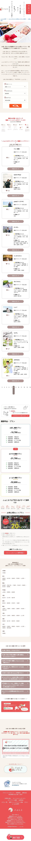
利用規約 (7, 533)
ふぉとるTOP (3, 19)
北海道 (3, 573)
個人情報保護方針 (15, 785)
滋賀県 (17, 608)
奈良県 (22, 608)
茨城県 (23, 585)
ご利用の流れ (7, 798)
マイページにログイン (24, 9)
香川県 (8, 621)
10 (18, 387)
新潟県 (13, 592)
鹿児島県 (9, 628)
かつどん (16, 227)
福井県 (13, 597)
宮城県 (13, 578)
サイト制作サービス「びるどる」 (15, 819)
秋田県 (17, 578)
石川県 (8, 597)
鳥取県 (17, 615)
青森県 (3, 578)
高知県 (13, 621)
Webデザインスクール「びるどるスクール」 (15, 822)
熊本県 (17, 626)
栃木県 (3, 586)
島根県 (13, 615)
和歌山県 (4, 610)
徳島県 (17, 621)
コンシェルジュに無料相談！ (15, 553)
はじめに (9, 9)
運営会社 (24, 792)
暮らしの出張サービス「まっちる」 (15, 823)
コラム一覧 (4, 802)
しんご (15, 307)
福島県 (3, 579)
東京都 (3, 585)
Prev (3, 748)
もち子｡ (16, 333)
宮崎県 (3, 628)
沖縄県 (3, 633)
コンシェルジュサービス (19, 798)
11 (21, 387)
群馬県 (8, 586)
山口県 (22, 615)
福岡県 (3, 626)
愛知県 (3, 603)
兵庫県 (8, 608)
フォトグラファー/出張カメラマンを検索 (17, 19)
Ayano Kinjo (17, 174)
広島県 (8, 615)
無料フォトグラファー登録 (16, 802)
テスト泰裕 (17, 149)
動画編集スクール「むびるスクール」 (15, 820)
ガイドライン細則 (12, 800)
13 (27, 387)
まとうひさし (17, 281)
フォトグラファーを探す (11, 9)
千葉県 (14, 585)
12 (24, 387)
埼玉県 (18, 585)
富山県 (3, 597)
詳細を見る (15, 169)
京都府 (13, 608)
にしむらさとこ (18, 256)
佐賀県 (8, 626)
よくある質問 (20, 9)
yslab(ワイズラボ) (19, 201)
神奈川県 (9, 585)
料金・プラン (15, 9)
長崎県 (13, 626)
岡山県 (3, 615)
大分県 (22, 626)
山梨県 (3, 592)
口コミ (17, 9)
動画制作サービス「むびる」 (15, 816)
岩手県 (8, 578)
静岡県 (8, 603)
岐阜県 (13, 603)
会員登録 (21, 800)
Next (27, 748)
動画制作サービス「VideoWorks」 (15, 817)
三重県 (17, 603)
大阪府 (3, 608)
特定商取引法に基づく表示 (15, 794)
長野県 (8, 592)
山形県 (22, 578)
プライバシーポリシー (8, 792)
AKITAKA (17, 360)
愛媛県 (3, 621)
